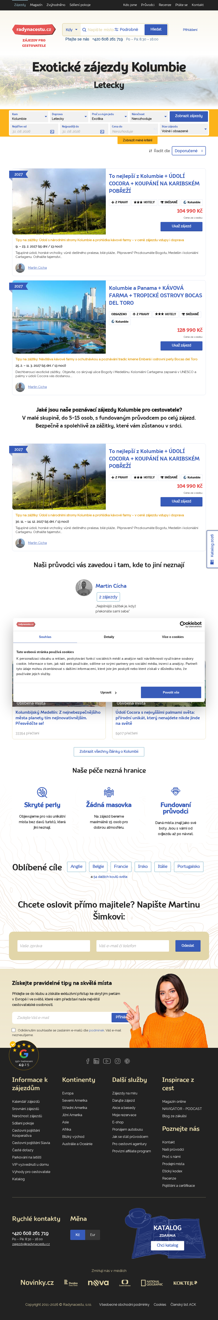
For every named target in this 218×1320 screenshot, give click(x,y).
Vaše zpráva (29, 941)
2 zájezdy (108, 596)
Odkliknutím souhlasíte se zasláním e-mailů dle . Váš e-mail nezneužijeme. (66, 1032)
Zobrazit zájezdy (188, 116)
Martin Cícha (37, 268)
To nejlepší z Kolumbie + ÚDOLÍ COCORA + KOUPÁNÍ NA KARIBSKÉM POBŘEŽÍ (154, 184)
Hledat (156, 29)
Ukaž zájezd (181, 226)
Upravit (105, 692)
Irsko (143, 867)
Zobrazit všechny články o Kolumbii (109, 752)
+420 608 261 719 (107, 39)
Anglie (76, 867)
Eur (92, 1235)
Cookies (160, 1305)
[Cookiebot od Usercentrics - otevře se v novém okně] (183, 624)
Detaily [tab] (109, 636)
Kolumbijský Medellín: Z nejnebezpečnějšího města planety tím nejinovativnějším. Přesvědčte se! (58, 718)
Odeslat (188, 946)
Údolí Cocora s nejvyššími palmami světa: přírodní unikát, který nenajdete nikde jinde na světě (158, 718)
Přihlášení (190, 30)
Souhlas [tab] (45, 636)
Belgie (98, 867)
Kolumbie (194, 202)
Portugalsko (189, 867)
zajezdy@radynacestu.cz (31, 1244)
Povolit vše (171, 692)
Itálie (162, 867)
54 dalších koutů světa (110, 877)
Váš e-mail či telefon (114, 941)
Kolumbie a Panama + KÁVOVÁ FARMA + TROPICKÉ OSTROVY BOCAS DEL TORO (155, 296)
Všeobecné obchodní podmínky (124, 1305)
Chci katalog (167, 1245)
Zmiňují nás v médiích (109, 1271)
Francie (121, 867)
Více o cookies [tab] (173, 636)
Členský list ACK (183, 1305)
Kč (78, 1235)
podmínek (96, 1030)
